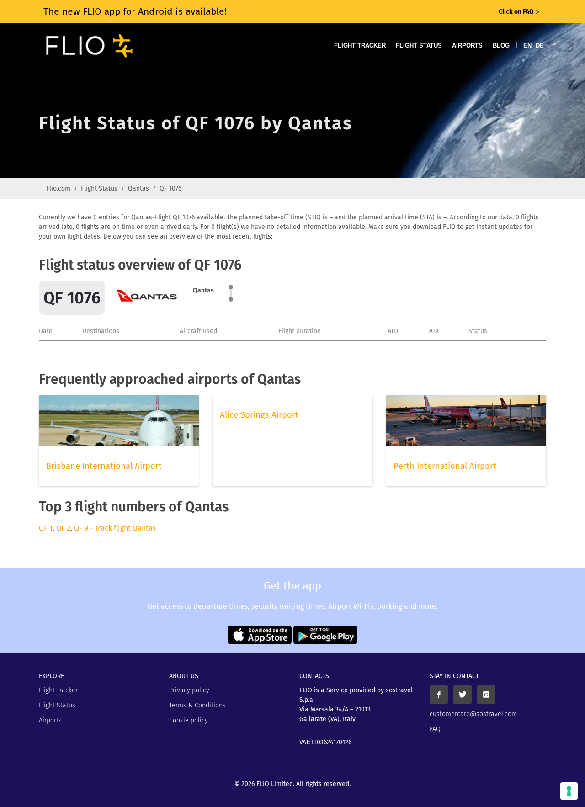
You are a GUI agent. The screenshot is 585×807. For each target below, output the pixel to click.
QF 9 (81, 528)
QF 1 (46, 528)
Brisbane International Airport (104, 466)
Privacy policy (189, 690)
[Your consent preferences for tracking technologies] (569, 791)
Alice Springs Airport (259, 415)
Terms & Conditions (197, 705)
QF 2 (63, 528)
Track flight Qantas (125, 528)
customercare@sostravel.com (473, 714)
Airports (467, 45)
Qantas (138, 188)
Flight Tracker (360, 45)
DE (540, 45)
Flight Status (419, 45)
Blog (501, 45)
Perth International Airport (445, 466)
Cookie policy (188, 720)
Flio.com (58, 188)
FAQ (435, 729)
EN (527, 45)
